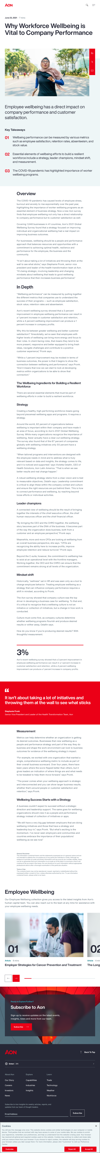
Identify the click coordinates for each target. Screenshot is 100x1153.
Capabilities (31, 1080)
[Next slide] (16, 978)
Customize (10, 1149)
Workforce (51, 1095)
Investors (9, 1090)
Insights (29, 1090)
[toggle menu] (93, 5)
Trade (49, 1080)
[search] (87, 5)
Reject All (71, 1149)
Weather (50, 1090)
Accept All (89, 1149)
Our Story (9, 1080)
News (7, 1095)
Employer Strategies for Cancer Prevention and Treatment (43, 965)
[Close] (96, 1126)
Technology (52, 1085)
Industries (30, 1085)
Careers (8, 1085)
